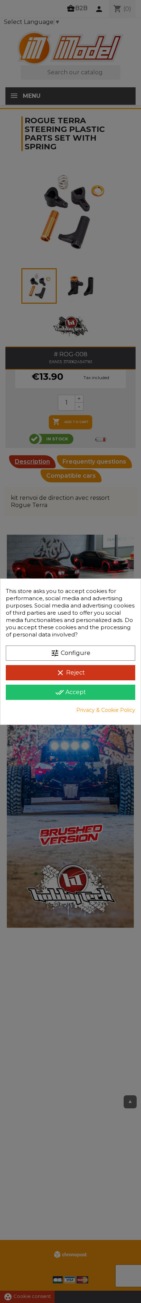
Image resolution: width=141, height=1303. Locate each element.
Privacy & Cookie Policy (105, 710)
